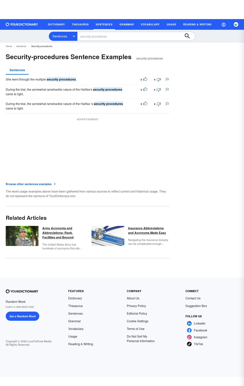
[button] (223, 24)
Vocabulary (75, 328)
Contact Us (193, 298)
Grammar (74, 321)
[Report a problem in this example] (167, 79)
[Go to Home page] (22, 24)
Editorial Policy (137, 313)
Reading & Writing (80, 344)
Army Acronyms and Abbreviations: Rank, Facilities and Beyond (58, 232)
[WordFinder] (236, 24)
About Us (133, 298)
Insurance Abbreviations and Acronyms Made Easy (147, 230)
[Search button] (189, 36)
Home (9, 46)
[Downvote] (158, 79)
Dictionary (75, 298)
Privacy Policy (136, 306)
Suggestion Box (196, 306)
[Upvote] (145, 79)
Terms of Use (135, 328)
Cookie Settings (137, 321)
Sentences (60, 36)
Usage (72, 336)
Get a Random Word (23, 316)
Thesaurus (75, 306)
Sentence (21, 46)
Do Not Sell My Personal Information (141, 338)
